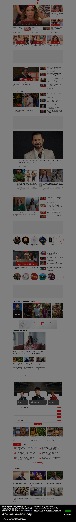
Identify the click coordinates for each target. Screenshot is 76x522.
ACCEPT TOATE (67, 511)
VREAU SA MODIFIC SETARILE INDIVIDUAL (67, 514)
